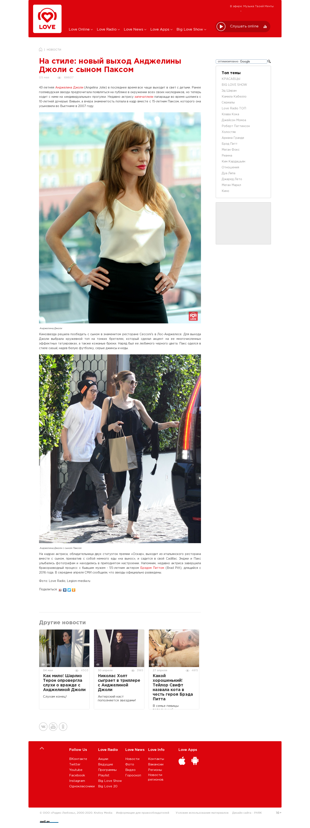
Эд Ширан (229, 91)
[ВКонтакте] (65, 589)
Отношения (230, 167)
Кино (225, 191)
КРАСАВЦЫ (231, 79)
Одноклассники (82, 786)
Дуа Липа (228, 173)
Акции (103, 759)
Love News (134, 29)
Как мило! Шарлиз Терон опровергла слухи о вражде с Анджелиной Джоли (64, 683)
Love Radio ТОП (234, 108)
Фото (129, 764)
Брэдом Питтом (152, 568)
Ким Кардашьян (233, 161)
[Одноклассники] (73, 589)
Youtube (75, 770)
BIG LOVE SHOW (234, 85)
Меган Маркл (231, 185)
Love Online (80, 29)
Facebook (77, 775)
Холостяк (229, 132)
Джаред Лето (232, 179)
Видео (130, 770)
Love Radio (107, 29)
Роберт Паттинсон (236, 126)
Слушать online (244, 26)
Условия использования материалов (202, 812)
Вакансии (155, 764)
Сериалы (228, 102)
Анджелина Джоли (69, 87)
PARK (258, 812)
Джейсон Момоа (234, 120)
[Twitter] (69, 589)
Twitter (75, 764)
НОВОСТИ (54, 50)
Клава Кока (230, 114)
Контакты (156, 759)
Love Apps (160, 29)
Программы (107, 770)
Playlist (103, 775)
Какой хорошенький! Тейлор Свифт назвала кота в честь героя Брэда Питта (173, 687)
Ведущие (105, 764)
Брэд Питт (229, 144)
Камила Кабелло (234, 96)
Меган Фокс (231, 150)
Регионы (155, 770)
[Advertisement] (139, 13)
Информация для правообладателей (142, 812)
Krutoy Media (103, 812)
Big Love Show (190, 29)
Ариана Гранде (233, 138)
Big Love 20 (107, 786)
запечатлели (144, 97)
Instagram (77, 781)
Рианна (227, 155)
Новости (132, 759)
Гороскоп (133, 775)
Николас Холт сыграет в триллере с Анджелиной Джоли (119, 683)
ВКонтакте (78, 759)
